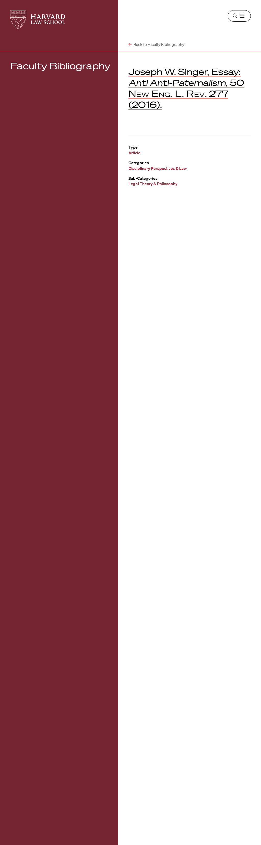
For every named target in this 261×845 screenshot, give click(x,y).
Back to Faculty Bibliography (158, 44)
